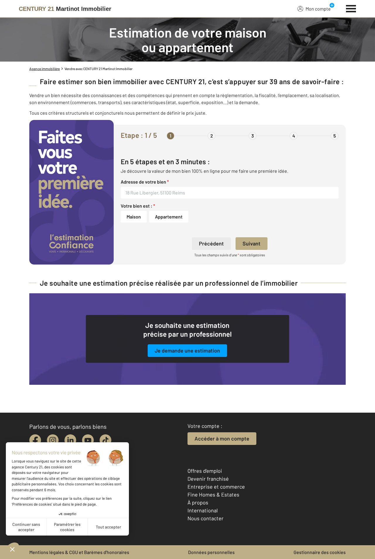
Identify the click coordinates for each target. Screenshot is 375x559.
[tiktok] (105, 440)
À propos (198, 502)
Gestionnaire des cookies (320, 552)
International (203, 510)
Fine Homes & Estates (213, 494)
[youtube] (88, 440)
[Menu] (351, 8)
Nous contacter (206, 518)
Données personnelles (211, 552)
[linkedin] (70, 440)
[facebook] (35, 440)
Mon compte (318, 8)
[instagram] (53, 440)
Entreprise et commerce (216, 486)
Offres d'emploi (205, 470)
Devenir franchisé (208, 478)
